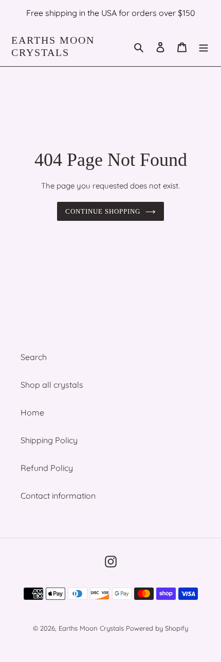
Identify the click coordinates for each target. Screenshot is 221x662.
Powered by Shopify (157, 628)
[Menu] (203, 46)
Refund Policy (47, 468)
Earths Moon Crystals (53, 46)
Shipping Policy (49, 440)
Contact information (58, 495)
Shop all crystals (52, 385)
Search (34, 357)
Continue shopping (103, 211)
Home (32, 412)
